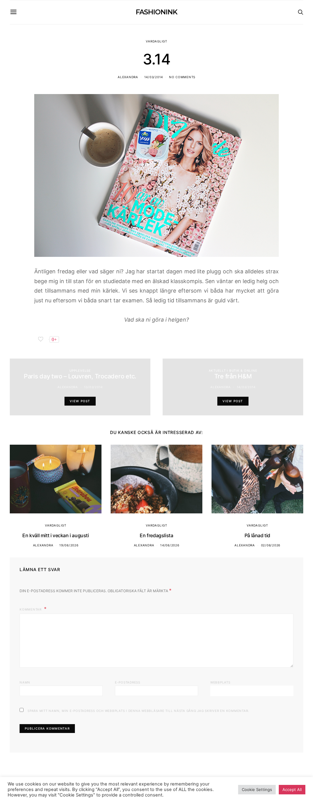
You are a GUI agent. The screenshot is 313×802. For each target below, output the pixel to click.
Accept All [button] (292, 789)
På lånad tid (257, 535)
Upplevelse (80, 370)
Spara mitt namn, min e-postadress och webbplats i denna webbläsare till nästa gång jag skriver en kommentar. (138, 711)
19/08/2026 (69, 545)
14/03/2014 (153, 77)
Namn (25, 682)
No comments (182, 77)
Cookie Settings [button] (257, 789)
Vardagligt (156, 41)
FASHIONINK (156, 12)
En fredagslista (156, 535)
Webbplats (220, 682)
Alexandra (128, 77)
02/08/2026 (271, 545)
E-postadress (127, 682)
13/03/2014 (93, 387)
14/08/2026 (169, 545)
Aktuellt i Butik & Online (233, 370)
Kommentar (31, 609)
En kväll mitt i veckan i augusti (55, 535)
